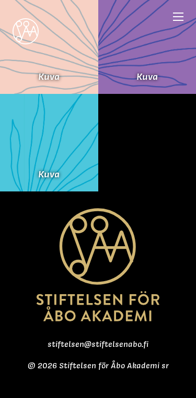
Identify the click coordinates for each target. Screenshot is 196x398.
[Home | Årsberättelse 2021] (25, 27)
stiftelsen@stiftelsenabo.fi (98, 344)
